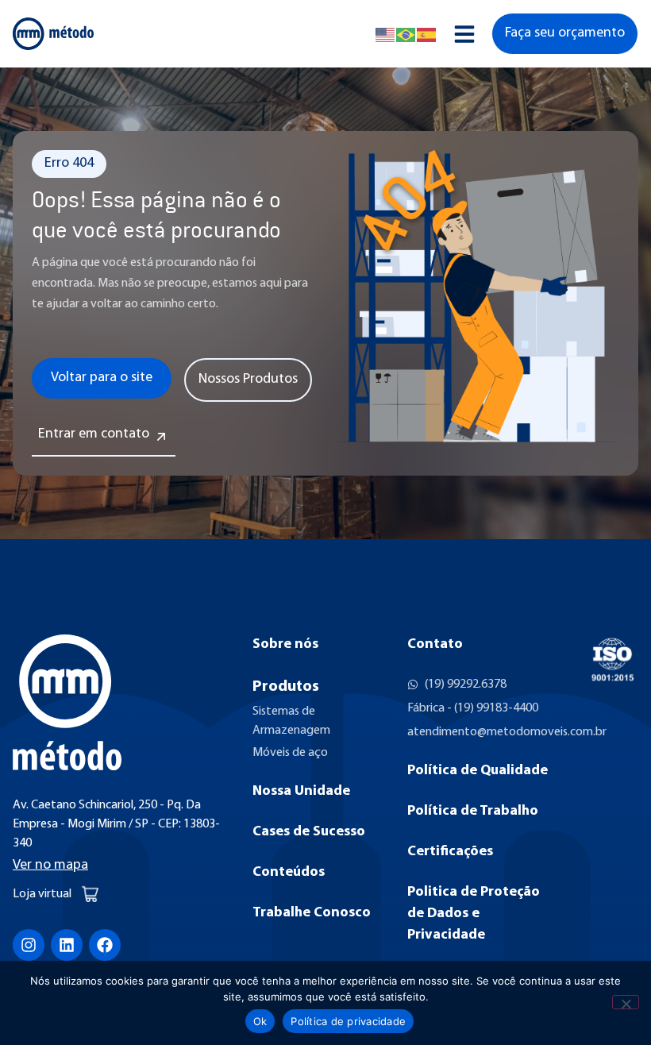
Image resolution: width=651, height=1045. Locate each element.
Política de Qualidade (477, 771)
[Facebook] (105, 945)
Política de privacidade (348, 1021)
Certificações (450, 852)
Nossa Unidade (301, 792)
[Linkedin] (67, 945)
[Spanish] (427, 34)
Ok (260, 1021)
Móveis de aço (290, 752)
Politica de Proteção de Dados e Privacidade (473, 914)
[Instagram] (28, 945)
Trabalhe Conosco (311, 913)
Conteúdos (288, 873)
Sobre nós (285, 645)
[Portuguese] (406, 34)
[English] (386, 34)
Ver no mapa (50, 865)
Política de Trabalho (472, 811)
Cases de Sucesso (308, 832)
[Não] (625, 1002)
